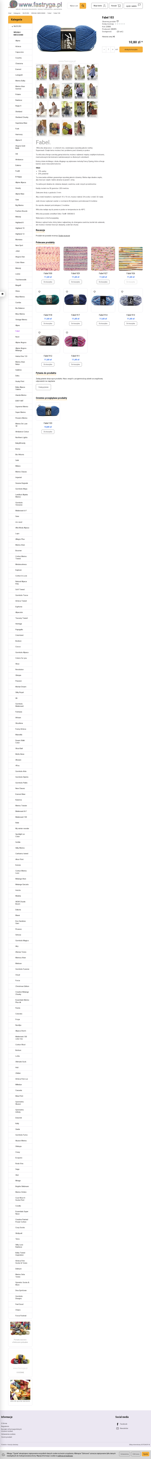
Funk (17, 129)
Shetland (18, 112)
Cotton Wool (20, 1045)
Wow (17, 664)
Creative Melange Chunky (22, 993)
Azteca (18, 46)
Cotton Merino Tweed (21, 557)
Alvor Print (19, 859)
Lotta (17, 1056)
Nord (17, 337)
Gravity (18, 188)
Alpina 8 (18, 140)
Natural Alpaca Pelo (21, 582)
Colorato (18, 1014)
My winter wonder (22, 828)
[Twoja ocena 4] (122, 24)
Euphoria (18, 607)
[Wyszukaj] (83, 6)
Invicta (18, 890)
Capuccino (19, 52)
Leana (17, 274)
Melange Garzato (22, 884)
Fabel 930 (48, 273)
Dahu (17, 376)
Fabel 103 (48, 423)
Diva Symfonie (21, 1290)
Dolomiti (18, 1118)
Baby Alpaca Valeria (20, 388)
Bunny (17, 449)
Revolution (19, 669)
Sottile (17, 842)
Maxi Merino (20, 297)
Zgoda (145, 1454)
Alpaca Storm (20, 1031)
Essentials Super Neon (21, 1212)
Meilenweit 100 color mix (21, 1038)
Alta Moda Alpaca (22, 528)
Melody (18, 217)
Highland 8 (19, 222)
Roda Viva (19, 1163)
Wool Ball (19, 748)
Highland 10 (19, 228)
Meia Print (19, 1096)
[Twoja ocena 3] (120, 24)
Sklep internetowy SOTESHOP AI (139, 1444)
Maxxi (17, 915)
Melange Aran (20, 879)
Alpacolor (19, 612)
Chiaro (18, 1310)
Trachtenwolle (20, 280)
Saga (17, 1169)
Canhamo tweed (21, 854)
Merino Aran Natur (20, 363)
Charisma (19, 63)
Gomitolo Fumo (21, 1135)
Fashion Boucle (21, 211)
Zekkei (18, 1073)
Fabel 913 (131, 315)
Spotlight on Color (20, 835)
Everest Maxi (20, 794)
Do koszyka (48, 282)
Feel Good (19, 1304)
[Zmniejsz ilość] (113, 49)
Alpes (17, 325)
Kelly (17, 1123)
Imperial (18, 477)
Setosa (18, 935)
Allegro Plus (20, 539)
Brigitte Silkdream (22, 1186)
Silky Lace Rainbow (19, 1246)
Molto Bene (19, 754)
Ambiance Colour (22, 432)
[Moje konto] (99, 6)
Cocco (18, 647)
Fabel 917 (75, 315)
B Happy (18, 177)
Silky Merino (20, 848)
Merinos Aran (20, 958)
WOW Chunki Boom (20, 903)
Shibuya (18, 1146)
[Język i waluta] (133, 6)
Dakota (18, 910)
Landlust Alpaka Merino (21, 496)
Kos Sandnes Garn (20, 922)
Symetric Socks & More (22, 1283)
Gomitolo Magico (22, 941)
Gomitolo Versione (19, 504)
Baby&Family (20, 443)
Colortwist (19, 635)
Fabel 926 (131, 273)
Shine (17, 291)
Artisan (18, 718)
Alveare (18, 760)
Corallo (18, 1206)
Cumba (18, 302)
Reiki (17, 823)
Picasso (18, 929)
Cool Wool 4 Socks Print (20, 1199)
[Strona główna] (35, 5)
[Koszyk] (116, 6)
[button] (67, 40)
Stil (16, 154)
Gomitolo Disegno (19, 1297)
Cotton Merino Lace (21, 872)
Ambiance (19, 160)
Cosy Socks (20, 1227)
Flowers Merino (21, 418)
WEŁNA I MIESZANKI (18, 33)
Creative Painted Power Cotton (21, 1220)
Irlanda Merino (20, 395)
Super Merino (20, 412)
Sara (17, 516)
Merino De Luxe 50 (21, 425)
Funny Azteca (20, 729)
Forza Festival (20, 1316)
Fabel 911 (75, 355)
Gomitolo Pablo (21, 783)
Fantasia (18, 712)
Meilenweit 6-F (21, 511)
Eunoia (18, 865)
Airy (16, 946)
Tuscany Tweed (21, 618)
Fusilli (17, 171)
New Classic (20, 788)
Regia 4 (18, 106)
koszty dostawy (13, 1444)
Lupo (17, 533)
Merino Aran (20, 545)
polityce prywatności (65, 1456)
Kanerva (18, 800)
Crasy (17, 1152)
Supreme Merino (21, 407)
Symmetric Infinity (19, 1111)
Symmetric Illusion (19, 1103)
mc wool (18, 522)
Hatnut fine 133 (21, 356)
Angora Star (20, 257)
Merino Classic (21, 472)
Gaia (17, 200)
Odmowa (135, 1454)
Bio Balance (20, 308)
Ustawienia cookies (8, 1434)
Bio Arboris (19, 454)
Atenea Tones (20, 952)
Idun (17, 1175)
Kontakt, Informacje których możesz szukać (11, 1430)
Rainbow (18, 100)
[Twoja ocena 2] (118, 24)
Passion (18, 681)
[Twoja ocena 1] (116, 24)
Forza (17, 980)
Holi (16, 1067)
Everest (18, 69)
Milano (18, 466)
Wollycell (18, 1233)
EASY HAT (19, 401)
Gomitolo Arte (20, 771)
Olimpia (18, 675)
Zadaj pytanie (43, 387)
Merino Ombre (20, 1192)
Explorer (18, 570)
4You (17, 766)
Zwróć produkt (6, 1437)
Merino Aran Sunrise (20, 87)
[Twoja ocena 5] (124, 24)
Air (16, 698)
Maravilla (18, 735)
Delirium (18, 1269)
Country (18, 58)
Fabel (17, 331)
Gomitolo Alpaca (21, 652)
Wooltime (19, 723)
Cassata (18, 1090)
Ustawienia (124, 1454)
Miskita (18, 896)
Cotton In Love (21, 576)
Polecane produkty (45, 242)
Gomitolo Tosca (21, 595)
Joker (17, 251)
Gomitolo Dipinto (21, 777)
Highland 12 (19, 234)
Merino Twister (21, 806)
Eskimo (18, 165)
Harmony (19, 134)
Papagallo (19, 630)
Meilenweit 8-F (21, 811)
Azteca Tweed (21, 601)
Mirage (18, 1181)
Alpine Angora (20, 342)
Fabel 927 (103, 273)
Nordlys (18, 1025)
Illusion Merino (21, 1141)
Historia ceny (107, 37)
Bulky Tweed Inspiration (20, 1254)
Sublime (18, 370)
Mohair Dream (20, 687)
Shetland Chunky (21, 117)
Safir (17, 460)
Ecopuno (18, 1158)
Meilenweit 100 (21, 817)
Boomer (18, 551)
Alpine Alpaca (20, 182)
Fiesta (17, 1008)
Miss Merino (20, 314)
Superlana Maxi (21, 123)
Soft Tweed (20, 589)
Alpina (17, 41)
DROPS (113, 29)
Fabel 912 (48, 355)
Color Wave (19, 262)
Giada (17, 1129)
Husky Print (19, 381)
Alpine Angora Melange (20, 349)
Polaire (18, 94)
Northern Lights (21, 437)
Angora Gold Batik (20, 147)
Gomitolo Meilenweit (19, 705)
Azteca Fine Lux (21, 1079)
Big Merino (19, 205)
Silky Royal (19, 692)
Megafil (18, 285)
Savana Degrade (21, 483)
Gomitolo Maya (21, 489)
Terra (17, 1239)
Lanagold (19, 75)
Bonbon (18, 641)
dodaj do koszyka (131, 49)
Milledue (18, 1085)
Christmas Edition (22, 986)
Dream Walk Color (20, 741)
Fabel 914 (103, 315)
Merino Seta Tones (20, 1275)
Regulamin (5, 1426)
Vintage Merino (21, 320)
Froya (17, 1019)
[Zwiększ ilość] (104, 49)
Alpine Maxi (19, 194)
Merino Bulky (20, 81)
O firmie (4, 1423)
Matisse (18, 963)
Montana (18, 240)
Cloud (17, 975)
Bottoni (18, 1050)
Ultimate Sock (20, 1062)
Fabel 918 (48, 315)
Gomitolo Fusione (22, 969)
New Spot (19, 245)
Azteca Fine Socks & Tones (21, 1262)
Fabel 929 (75, 273)
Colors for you (21, 658)
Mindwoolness (21, 564)
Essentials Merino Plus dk (22, 1001)
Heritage (18, 624)
